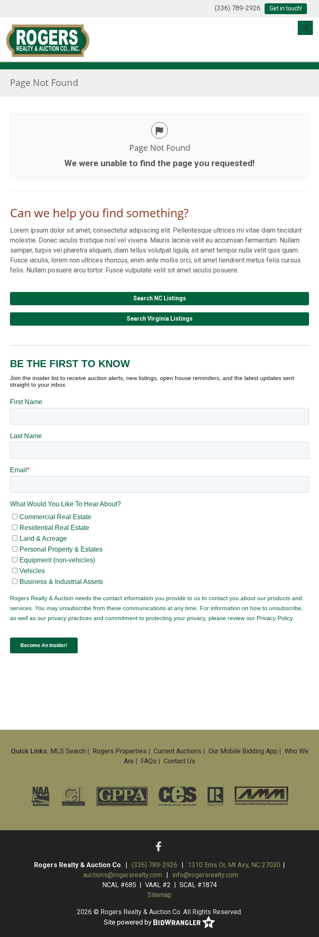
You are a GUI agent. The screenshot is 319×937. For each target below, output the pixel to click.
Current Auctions (177, 751)
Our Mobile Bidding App (243, 751)
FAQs (149, 761)
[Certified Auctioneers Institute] (73, 796)
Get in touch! (286, 8)
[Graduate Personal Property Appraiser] (122, 796)
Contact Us (179, 761)
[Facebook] (158, 847)
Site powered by (128, 922)
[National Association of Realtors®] (216, 796)
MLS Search (68, 751)
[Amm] (261, 796)
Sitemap (159, 895)
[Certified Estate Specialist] (177, 796)
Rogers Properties (120, 751)
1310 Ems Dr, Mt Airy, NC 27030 (234, 865)
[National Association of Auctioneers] (40, 796)
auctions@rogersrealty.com (122, 875)
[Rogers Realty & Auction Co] (47, 39)
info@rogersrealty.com (205, 875)
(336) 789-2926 (237, 8)
